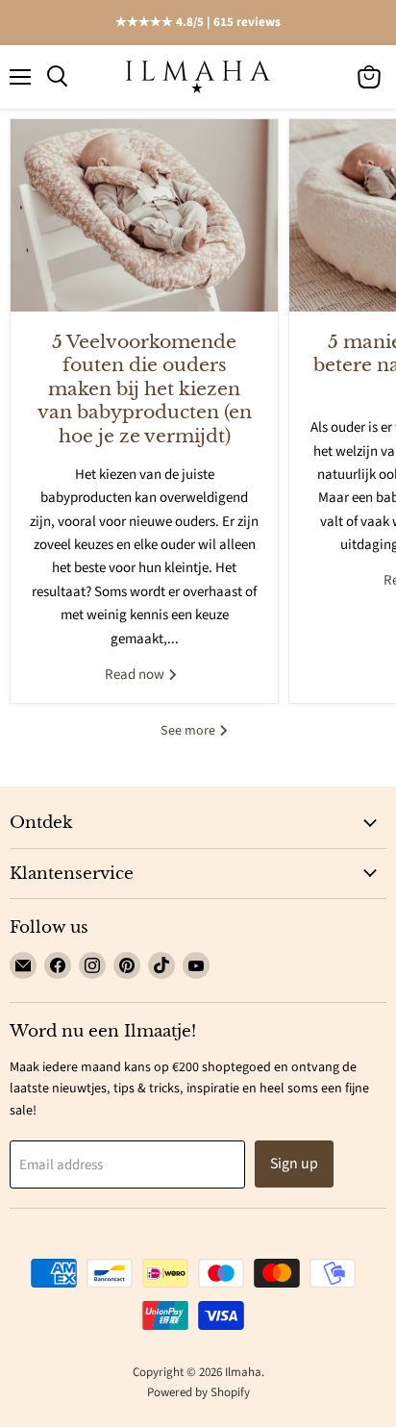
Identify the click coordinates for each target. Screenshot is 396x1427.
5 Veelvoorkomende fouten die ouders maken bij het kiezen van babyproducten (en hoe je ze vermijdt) (144, 389)
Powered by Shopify (198, 1392)
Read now (136, 674)
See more (189, 730)
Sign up (294, 1163)
